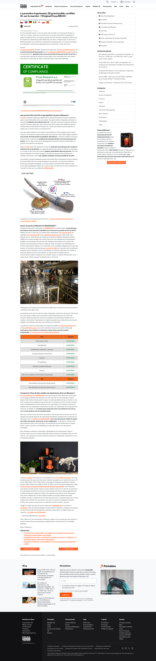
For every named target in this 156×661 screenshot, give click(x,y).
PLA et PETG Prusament (67, 49)
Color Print (103, 31)
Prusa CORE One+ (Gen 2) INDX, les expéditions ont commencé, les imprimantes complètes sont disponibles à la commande (116, 65)
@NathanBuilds (57, 505)
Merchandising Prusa (29, 633)
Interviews (102, 106)
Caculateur (103, 19)
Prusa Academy (88, 625)
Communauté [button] (107, 6)
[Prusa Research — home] (23, 6)
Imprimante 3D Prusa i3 (107, 34)
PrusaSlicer (105, 622)
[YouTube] (132, 648)
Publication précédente (30, 549)
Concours (102, 99)
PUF (28, 147)
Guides (101, 102)
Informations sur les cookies (55, 648)
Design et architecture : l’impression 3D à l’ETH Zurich (115, 82)
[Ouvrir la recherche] (107, 1)
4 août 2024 (41, 515)
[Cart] (134, 1)
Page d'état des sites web (101, 648)
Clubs (49, 627)
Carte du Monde (70, 622)
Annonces (102, 91)
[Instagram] (126, 648)
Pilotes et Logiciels (107, 629)
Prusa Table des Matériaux (108, 27)
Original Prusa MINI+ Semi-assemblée (112, 42)
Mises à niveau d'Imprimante (27, 626)
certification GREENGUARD (57, 52)
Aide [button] (115, 6)
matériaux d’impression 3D (52, 235)
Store (49, 625)
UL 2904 (69, 52)
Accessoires (26, 631)
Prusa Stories (103, 117)
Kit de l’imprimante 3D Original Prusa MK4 (113, 38)
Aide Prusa (86, 622)
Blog (120, 625)
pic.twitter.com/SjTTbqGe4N (36, 512)
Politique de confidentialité (103, 646)
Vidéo (100, 125)
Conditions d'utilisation (76, 600)
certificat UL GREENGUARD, (41, 419)
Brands (49, 633)
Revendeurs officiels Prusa (125, 628)
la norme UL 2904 (51, 248)
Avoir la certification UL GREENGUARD (32, 395)
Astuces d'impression (105, 95)
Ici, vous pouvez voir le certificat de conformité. (44, 332)
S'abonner (66, 595)
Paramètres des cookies (53, 650)
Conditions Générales (53, 646)
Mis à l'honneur (103, 113)
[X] (129, 648)
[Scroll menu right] (135, 6)
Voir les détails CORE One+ (116, 162)
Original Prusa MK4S (66, 325)
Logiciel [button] (87, 6)
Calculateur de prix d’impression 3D (111, 23)
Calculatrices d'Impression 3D (88, 628)
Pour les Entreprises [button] (76, 6)
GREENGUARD (48, 168)
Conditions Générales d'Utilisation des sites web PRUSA (78, 646)
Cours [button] (121, 6)
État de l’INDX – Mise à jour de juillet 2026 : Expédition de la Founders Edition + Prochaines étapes (115, 78)
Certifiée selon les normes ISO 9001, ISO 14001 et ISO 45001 (125, 636)
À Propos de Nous (125, 622)
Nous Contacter (124, 631)
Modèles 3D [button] (96, 6)
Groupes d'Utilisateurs (72, 627)
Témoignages (103, 121)
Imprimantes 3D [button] (37, 6)
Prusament (103, 45)
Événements (69, 629)
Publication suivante (68, 549)
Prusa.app (104, 625)
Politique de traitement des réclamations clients (78, 648)
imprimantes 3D (34, 235)
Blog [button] (127, 6)
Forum (67, 625)
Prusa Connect (106, 627)
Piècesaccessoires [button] (61, 6)
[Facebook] (122, 648)
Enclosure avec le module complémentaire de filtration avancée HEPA (42, 486)
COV (24, 117)
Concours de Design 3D (53, 630)
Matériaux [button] (49, 6)
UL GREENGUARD (48, 228)
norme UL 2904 (66, 232)
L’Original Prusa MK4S (27, 49)
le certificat (29, 477)
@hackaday (24, 508)
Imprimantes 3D (27, 622)
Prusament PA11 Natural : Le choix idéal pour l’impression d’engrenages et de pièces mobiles (116, 72)
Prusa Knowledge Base (107, 16)
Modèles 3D (51, 622)
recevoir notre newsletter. (81, 591)
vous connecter (32, 555)
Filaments (25, 629)
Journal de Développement (107, 110)
